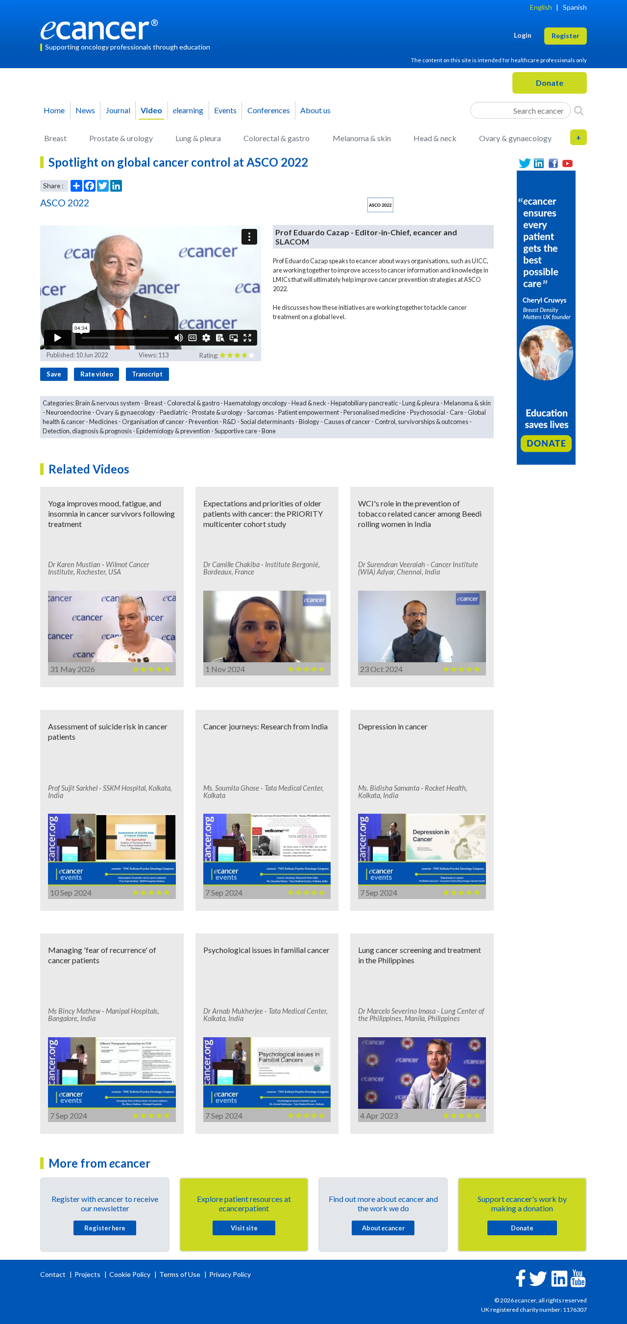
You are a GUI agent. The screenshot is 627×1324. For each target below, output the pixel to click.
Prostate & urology (121, 138)
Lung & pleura (198, 138)
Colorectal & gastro (276, 138)
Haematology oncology (255, 403)
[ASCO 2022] (380, 205)
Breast (55, 138)
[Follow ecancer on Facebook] (521, 1277)
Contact (53, 1274)
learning (188, 110)
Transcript (147, 374)
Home (54, 110)
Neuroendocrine (68, 412)
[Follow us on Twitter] (525, 163)
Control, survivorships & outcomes (421, 421)
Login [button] (522, 35)
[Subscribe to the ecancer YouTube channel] (578, 1277)
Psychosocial (427, 412)
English (541, 7)
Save (54, 374)
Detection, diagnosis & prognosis (87, 431)
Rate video (96, 374)
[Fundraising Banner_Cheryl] (546, 316)
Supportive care (236, 431)
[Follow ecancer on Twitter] (538, 1278)
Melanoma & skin (362, 138)
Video (151, 110)
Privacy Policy (230, 1274)
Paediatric (174, 412)
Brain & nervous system (107, 403)
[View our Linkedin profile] (539, 163)
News (85, 110)
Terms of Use (179, 1274)
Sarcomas (260, 412)
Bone (269, 431)
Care (456, 412)
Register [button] (565, 35)
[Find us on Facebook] (553, 163)
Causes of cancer (347, 421)
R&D (229, 421)
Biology (309, 421)
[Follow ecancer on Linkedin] (559, 1278)
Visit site (244, 1228)
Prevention (203, 421)
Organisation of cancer (153, 421)
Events (225, 110)
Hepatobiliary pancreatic (364, 403)
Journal (118, 110)
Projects (88, 1274)
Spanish (575, 7)
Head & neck (435, 138)
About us (315, 110)
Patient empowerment (308, 412)
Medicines (103, 421)
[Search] (579, 110)
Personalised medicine (374, 412)
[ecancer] (102, 28)
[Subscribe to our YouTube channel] (567, 163)
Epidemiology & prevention (173, 431)
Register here (104, 1228)
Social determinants (267, 421)
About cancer (383, 1228)
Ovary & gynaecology (515, 138)
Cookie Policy (129, 1274)
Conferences (268, 110)
